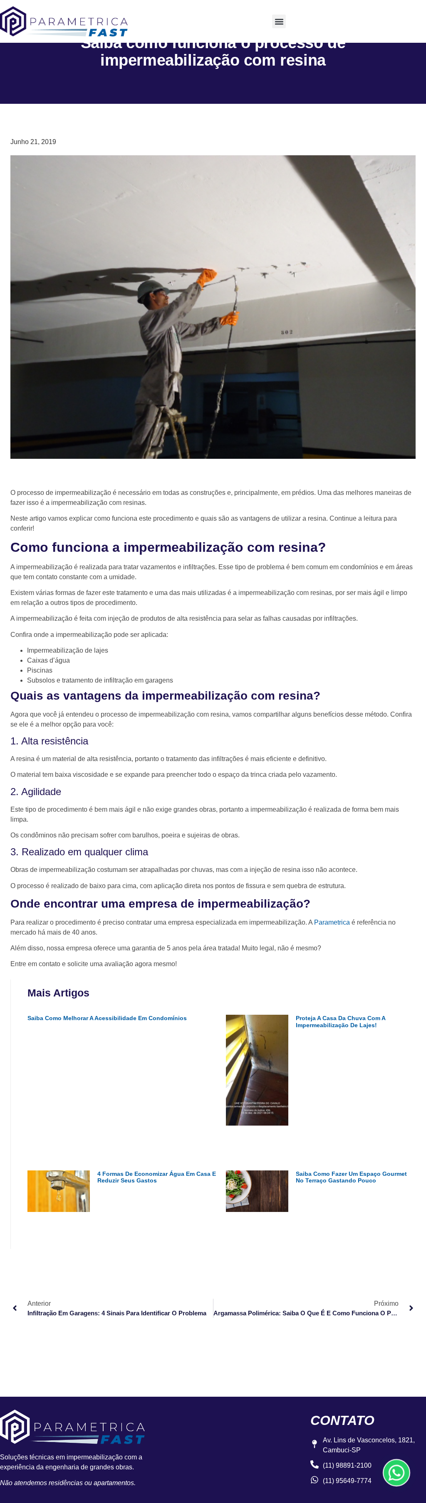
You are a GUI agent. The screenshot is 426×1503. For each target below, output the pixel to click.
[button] (279, 21)
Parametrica (332, 922)
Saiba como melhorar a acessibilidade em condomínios (107, 1018)
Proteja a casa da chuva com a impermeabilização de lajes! (340, 1021)
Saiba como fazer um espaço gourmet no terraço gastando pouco (351, 1177)
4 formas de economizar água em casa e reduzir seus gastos (156, 1177)
